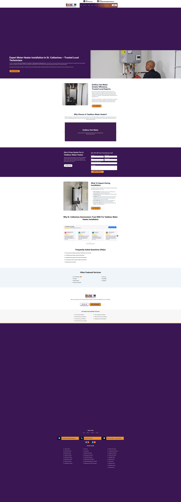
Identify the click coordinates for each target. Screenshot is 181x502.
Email (92, 158)
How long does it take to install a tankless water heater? (76, 259)
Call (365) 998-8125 (88, 438)
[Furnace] (76, 278)
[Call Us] (84, 1)
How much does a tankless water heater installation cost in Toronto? (78, 252)
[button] (63, 131)
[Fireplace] (104, 280)
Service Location (106, 158)
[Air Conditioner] (76, 276)
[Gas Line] (104, 276)
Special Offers (107, 5)
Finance (95, 5)
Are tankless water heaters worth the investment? (74, 255)
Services (84, 5)
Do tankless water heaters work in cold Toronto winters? (76, 257)
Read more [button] (66, 239)
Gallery (89, 5)
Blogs (92, 5)
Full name (92, 155)
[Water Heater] (76, 280)
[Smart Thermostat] (76, 282)
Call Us (87, 0)
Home (81, 5)
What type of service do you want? (96, 161)
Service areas (100, 5)
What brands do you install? (70, 262)
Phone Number (106, 155)
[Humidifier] (104, 278)
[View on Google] (65, 233)
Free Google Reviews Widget (90, 243)
